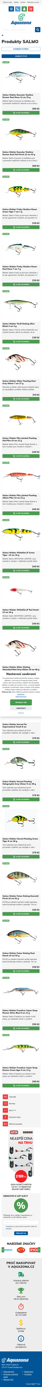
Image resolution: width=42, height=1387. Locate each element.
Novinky (12, 1104)
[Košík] (30, 8)
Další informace (21, 696)
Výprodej (12, 1097)
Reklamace (28, 1372)
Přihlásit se (21, 1233)
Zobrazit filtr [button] (21, 56)
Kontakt (23, 2)
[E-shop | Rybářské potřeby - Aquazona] (21, 19)
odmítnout (20, 694)
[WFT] (7, 1250)
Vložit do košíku (22, 113)
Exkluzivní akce (15, 1117)
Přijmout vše (21, 702)
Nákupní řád (8, 1379)
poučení (8, 1228)
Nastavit (21, 713)
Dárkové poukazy (15, 1124)
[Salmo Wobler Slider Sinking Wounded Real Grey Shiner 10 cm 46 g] (21, 649)
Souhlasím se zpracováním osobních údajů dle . (21, 1227)
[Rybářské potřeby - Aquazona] (2, 35)
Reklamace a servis (33, 2)
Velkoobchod (8, 1372)
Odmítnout (21, 708)
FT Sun (37, 1384)
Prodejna (28, 1374)
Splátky (16, 2)
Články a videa (7, 2)
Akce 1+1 (12, 1110)
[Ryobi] (21, 1250)
